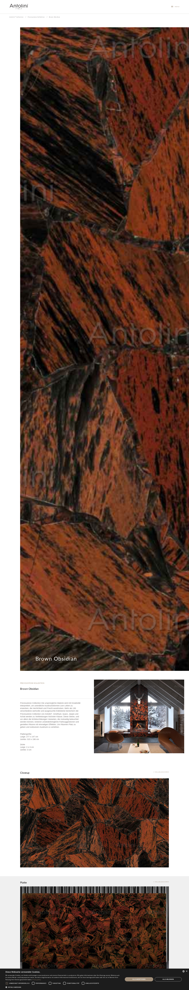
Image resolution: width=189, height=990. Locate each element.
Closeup (24, 772)
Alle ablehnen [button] (168, 979)
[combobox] (183, 971)
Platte (23, 882)
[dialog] (94, 979)
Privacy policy (36, 980)
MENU (176, 7)
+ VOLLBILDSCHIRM (161, 772)
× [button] (186, 971)
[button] (63, 987)
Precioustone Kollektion (36, 17)
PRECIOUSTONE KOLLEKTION (32, 683)
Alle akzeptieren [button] (138, 979)
